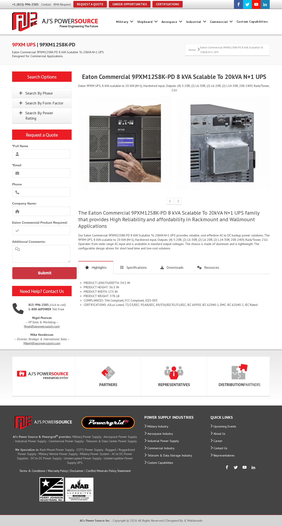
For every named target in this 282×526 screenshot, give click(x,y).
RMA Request (62, 4)
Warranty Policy (58, 471)
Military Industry (157, 426)
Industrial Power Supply (163, 441)
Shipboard (145, 22)
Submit (44, 273)
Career (218, 441)
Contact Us (220, 448)
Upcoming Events (224, 426)
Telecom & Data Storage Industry (169, 455)
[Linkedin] (265, 4)
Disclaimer (77, 471)
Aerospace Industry (160, 434)
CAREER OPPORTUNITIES (129, 4)
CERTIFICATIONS (167, 4)
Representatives (224, 455)
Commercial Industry (160, 448)
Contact (46, 4)
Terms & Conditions (32, 471)
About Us (219, 434)
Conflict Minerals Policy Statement (108, 471)
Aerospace (169, 22)
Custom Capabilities (252, 22)
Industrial (193, 22)
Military (122, 22)
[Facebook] (238, 4)
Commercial (219, 22)
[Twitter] (247, 4)
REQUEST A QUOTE (90, 4)
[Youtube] (256, 4)
